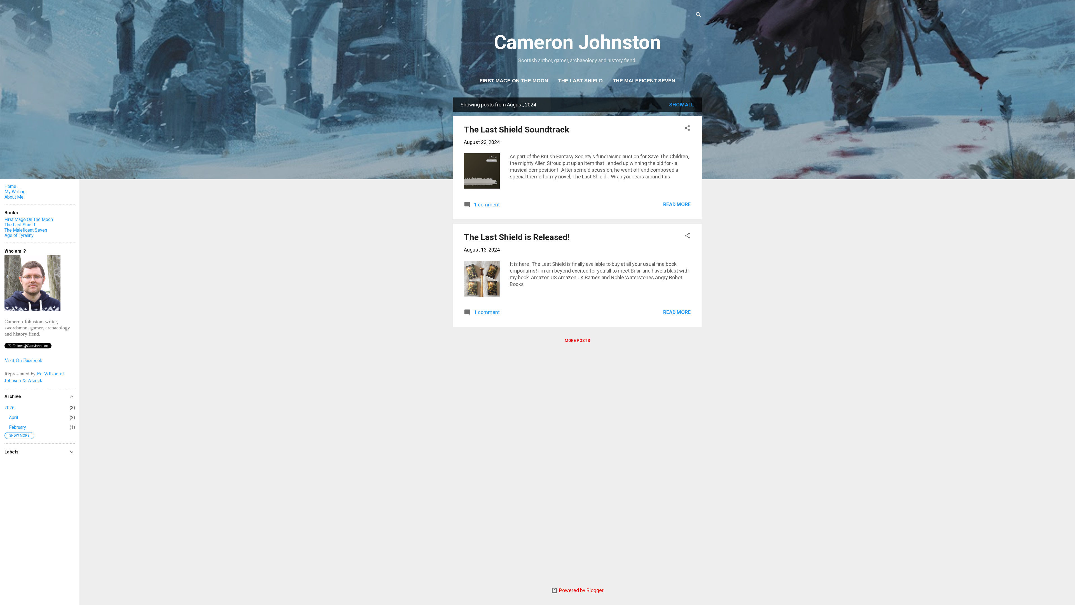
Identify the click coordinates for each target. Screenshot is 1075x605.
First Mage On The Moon (514, 80)
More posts (577, 340)
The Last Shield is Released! (517, 237)
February (17, 427)
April (13, 417)
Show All (681, 105)
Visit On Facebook (23, 360)
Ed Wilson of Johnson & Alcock (34, 376)
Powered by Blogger (581, 590)
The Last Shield (580, 80)
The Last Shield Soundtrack (516, 129)
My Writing (14, 191)
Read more (677, 204)
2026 (9, 407)
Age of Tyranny (19, 235)
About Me (14, 197)
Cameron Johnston (577, 42)
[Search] (698, 15)
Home (10, 186)
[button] (687, 129)
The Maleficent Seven (644, 80)
